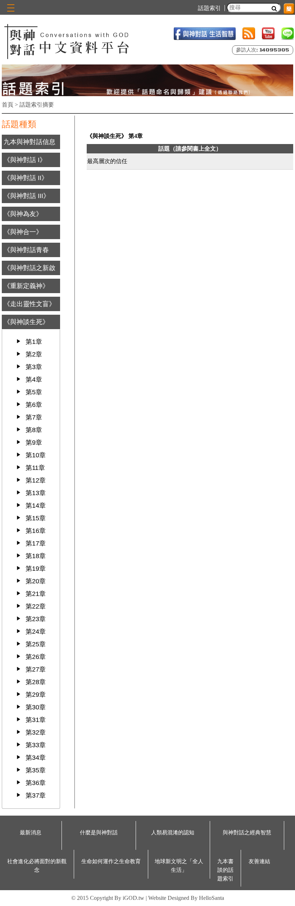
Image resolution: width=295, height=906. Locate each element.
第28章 (36, 682)
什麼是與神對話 (99, 832)
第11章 (35, 467)
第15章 (36, 518)
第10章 (36, 455)
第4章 (34, 379)
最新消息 (30, 832)
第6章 (34, 404)
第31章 (36, 719)
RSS (248, 33)
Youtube (268, 33)
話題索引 (209, 8)
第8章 (34, 430)
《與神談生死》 (26, 322)
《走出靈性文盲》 (29, 304)
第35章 (36, 770)
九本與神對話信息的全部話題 (29, 149)
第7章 (34, 417)
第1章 (34, 341)
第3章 (34, 367)
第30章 (36, 707)
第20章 (36, 581)
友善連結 (259, 861)
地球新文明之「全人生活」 (179, 865)
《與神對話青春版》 (26, 257)
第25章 (36, 644)
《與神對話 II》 (26, 177)
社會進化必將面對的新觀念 (37, 865)
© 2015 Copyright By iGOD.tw (107, 898)
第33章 (36, 745)
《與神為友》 (23, 213)
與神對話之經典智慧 (247, 832)
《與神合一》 (23, 232)
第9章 (34, 442)
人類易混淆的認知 (172, 832)
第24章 (36, 631)
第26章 (36, 656)
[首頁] (67, 40)
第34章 (36, 757)
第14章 (36, 505)
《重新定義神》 (26, 286)
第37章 (36, 795)
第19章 (36, 568)
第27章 (36, 669)
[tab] (31, 142)
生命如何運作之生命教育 (111, 861)
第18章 (36, 556)
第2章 (34, 354)
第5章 (34, 392)
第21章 (36, 593)
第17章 (36, 543)
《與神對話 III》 (27, 195)
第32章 (36, 732)
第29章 (36, 694)
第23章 (36, 619)
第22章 (36, 606)
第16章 (36, 530)
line (287, 33)
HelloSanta (211, 898)
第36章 (36, 782)
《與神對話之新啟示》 (29, 275)
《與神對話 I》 (25, 159)
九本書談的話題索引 (225, 870)
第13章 (36, 493)
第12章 (36, 480)
